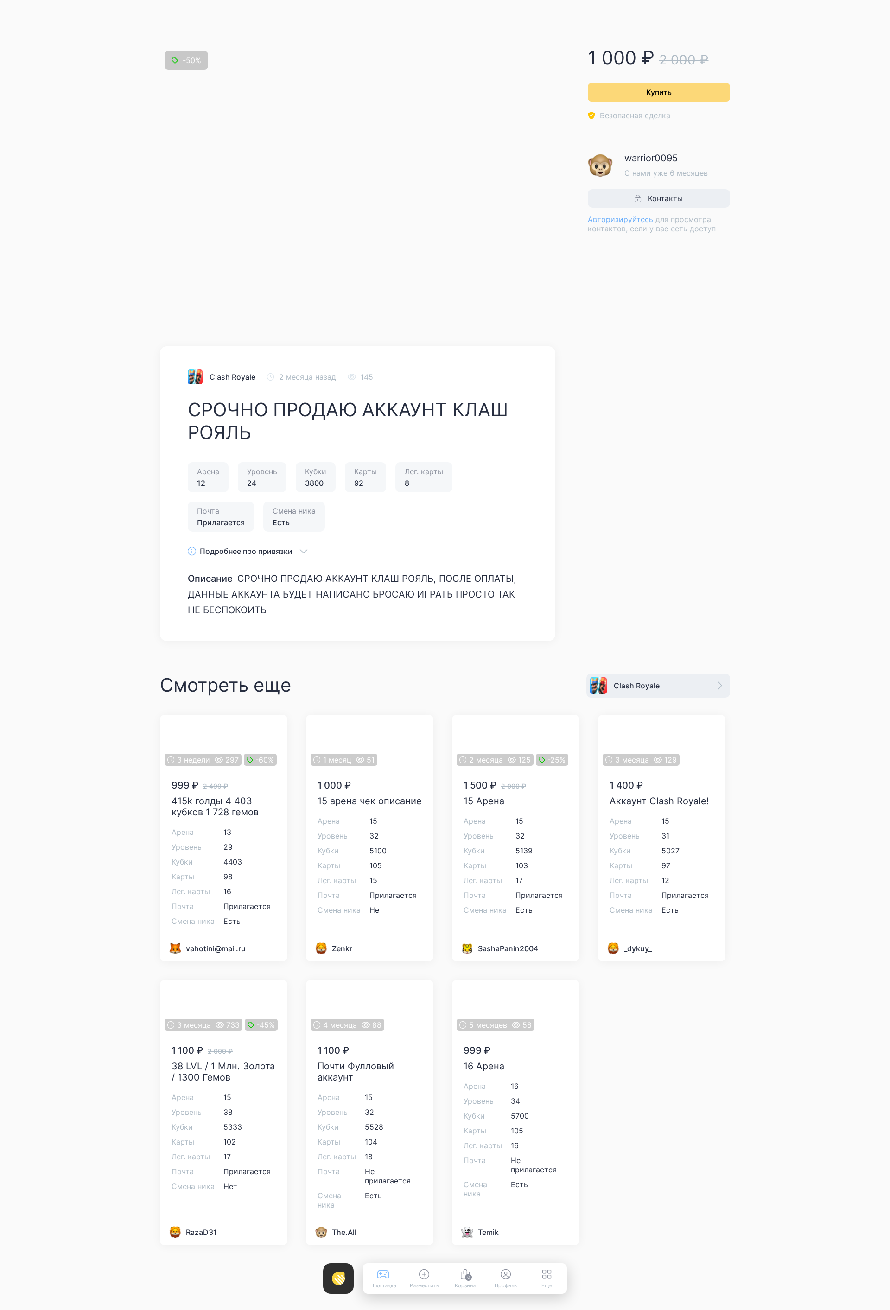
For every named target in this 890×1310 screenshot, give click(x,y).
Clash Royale (232, 377)
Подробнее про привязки (246, 551)
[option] (199, 297)
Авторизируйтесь (620, 219)
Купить (659, 92)
